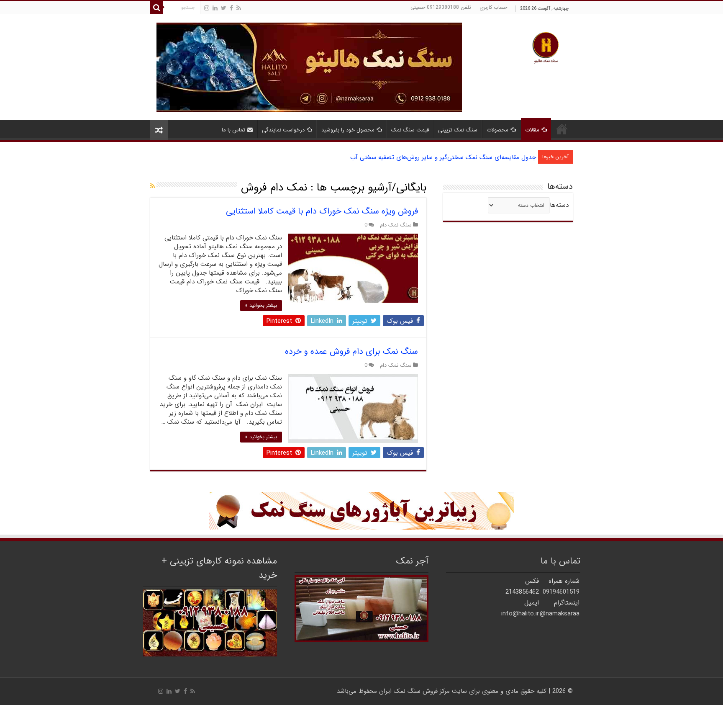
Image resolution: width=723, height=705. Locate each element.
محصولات (497, 130)
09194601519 (561, 592)
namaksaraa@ (559, 614)
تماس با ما (233, 130)
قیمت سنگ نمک (410, 130)
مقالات (532, 130)
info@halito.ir (520, 614)
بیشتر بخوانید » (261, 305)
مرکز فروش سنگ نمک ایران (414, 691)
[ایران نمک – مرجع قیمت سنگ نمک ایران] (546, 47)
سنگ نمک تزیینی (457, 130)
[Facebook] (231, 8)
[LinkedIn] (215, 8)
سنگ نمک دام (396, 225)
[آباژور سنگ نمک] (361, 510)
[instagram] (206, 8)
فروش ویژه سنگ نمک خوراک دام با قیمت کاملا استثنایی (322, 211)
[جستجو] (156, 7)
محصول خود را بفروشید (347, 130)
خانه (562, 129)
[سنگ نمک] (309, 67)
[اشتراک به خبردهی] (152, 186)
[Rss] (239, 8)
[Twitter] (223, 8)
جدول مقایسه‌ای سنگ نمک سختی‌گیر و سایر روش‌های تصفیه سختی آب (443, 157)
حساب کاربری (493, 7)
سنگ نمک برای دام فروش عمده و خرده (351, 351)
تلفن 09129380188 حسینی (440, 7)
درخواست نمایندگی (283, 130)
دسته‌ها (559, 205)
